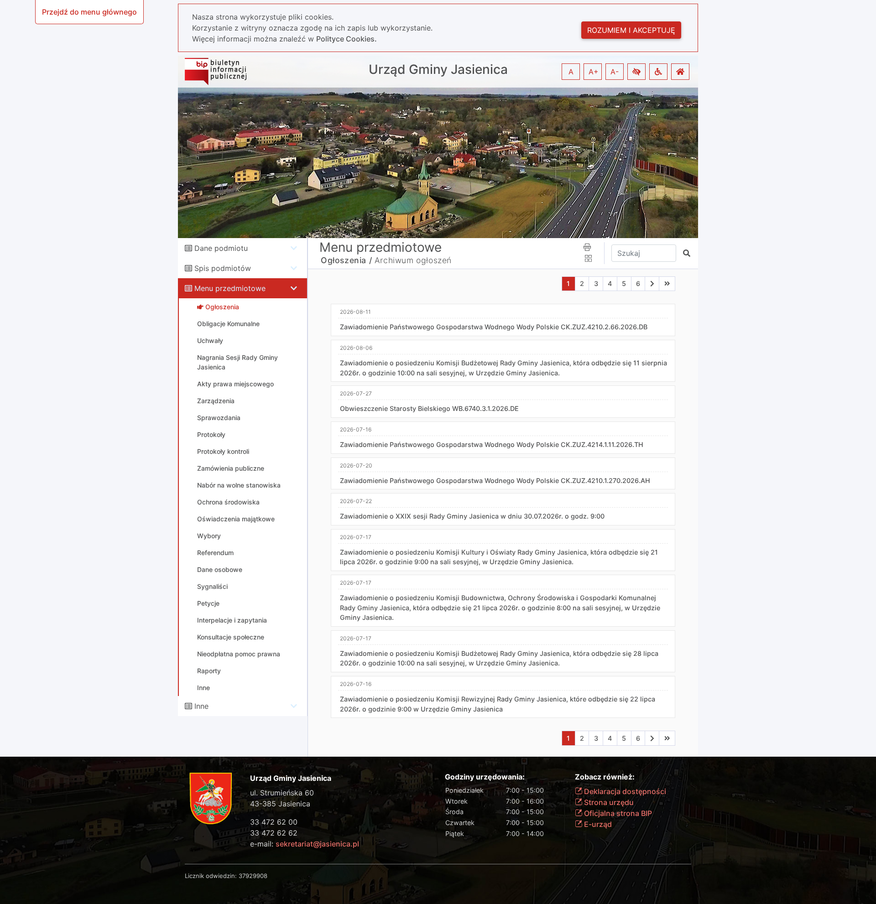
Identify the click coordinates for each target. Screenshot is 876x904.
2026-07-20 (356, 465)
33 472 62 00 (273, 821)
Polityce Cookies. (346, 38)
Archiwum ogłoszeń (413, 260)
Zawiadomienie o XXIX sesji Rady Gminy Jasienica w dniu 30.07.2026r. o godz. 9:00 (472, 516)
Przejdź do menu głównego (89, 11)
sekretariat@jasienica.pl (317, 843)
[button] (636, 71)
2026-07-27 (356, 393)
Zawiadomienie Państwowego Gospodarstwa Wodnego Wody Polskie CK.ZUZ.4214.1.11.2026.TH (491, 444)
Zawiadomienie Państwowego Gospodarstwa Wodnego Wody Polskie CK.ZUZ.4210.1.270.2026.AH (495, 480)
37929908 (253, 875)
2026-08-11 (355, 311)
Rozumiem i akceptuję (631, 30)
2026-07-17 (355, 537)
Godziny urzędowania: (485, 777)
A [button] (571, 71)
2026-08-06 (356, 347)
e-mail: (304, 843)
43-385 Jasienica (280, 803)
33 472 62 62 (273, 832)
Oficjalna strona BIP (617, 813)
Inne (201, 706)
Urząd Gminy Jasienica (438, 69)
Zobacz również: (605, 777)
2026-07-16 (355, 429)
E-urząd (597, 824)
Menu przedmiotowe (230, 288)
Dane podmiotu (221, 248)
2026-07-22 (356, 501)
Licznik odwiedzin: (211, 875)
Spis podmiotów (222, 268)
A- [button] (614, 71)
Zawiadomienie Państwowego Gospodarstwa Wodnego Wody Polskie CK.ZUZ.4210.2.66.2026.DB (493, 327)
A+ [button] (594, 71)
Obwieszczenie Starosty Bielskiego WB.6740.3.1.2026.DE (429, 408)
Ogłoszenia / (346, 260)
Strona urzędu (608, 802)
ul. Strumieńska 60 (282, 792)
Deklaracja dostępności (624, 791)
